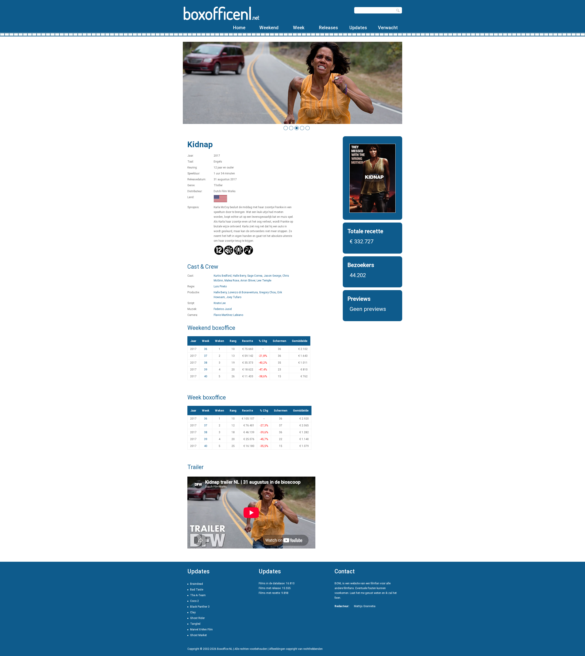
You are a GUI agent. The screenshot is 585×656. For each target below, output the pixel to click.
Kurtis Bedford (222, 275)
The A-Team (198, 595)
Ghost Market (198, 635)
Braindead (196, 583)
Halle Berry (239, 275)
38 (205, 362)
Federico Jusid (223, 309)
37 (205, 355)
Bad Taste (196, 589)
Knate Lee (220, 303)
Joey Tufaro (233, 297)
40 (205, 376)
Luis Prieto (220, 286)
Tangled (195, 623)
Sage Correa (254, 275)
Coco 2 (194, 601)
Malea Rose (231, 280)
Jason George (272, 275)
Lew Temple (264, 280)
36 (205, 349)
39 (205, 369)
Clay (193, 612)
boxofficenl (221, 13)
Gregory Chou (267, 292)
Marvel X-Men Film (201, 629)
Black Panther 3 (200, 606)
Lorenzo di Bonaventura (243, 292)
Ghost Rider (197, 618)
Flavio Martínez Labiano (228, 315)
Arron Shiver (247, 280)
